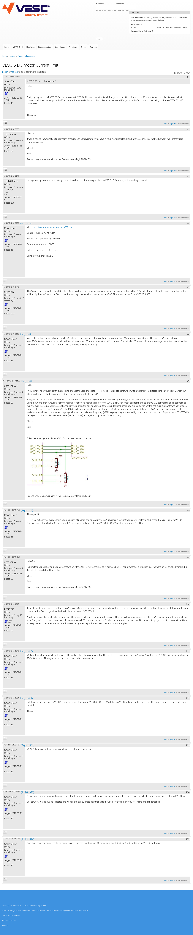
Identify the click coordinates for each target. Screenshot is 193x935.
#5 (188, 287)
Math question (137, 24)
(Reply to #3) (26, 223)
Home (6, 47)
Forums (93, 47)
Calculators (60, 47)
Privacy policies (9, 920)
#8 (188, 510)
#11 (188, 651)
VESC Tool (18, 47)
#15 (188, 839)
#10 (188, 604)
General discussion (26, 56)
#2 (188, 129)
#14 (188, 792)
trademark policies (63, 910)
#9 (188, 557)
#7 (188, 381)
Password (120, 3)
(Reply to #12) (27, 745)
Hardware (30, 47)
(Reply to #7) (27, 510)
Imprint (5, 925)
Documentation (44, 47)
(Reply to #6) (27, 381)
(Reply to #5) (26, 334)
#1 (188, 77)
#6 (188, 334)
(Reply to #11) (26, 698)
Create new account (103, 10)
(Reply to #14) (27, 839)
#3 (188, 176)
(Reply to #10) (26, 651)
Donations (73, 47)
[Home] (27, 9)
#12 (188, 698)
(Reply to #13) (27, 792)
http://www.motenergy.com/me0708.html (53, 227)
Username (100, 3)
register (14, 72)
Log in (5, 72)
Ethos (83, 47)
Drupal (43, 905)
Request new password (120, 10)
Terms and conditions (11, 915)
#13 (188, 745)
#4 (188, 223)
